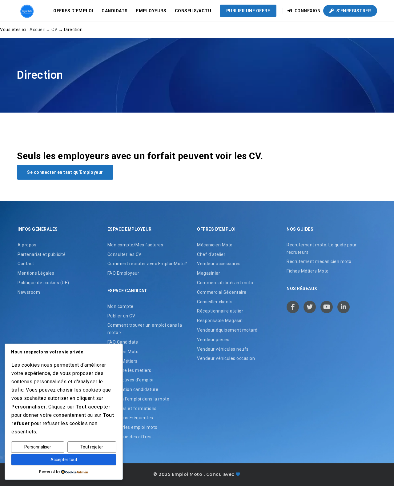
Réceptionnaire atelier (220, 311)
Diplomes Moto (123, 351)
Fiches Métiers (122, 361)
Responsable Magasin (220, 320)
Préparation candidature (133, 389)
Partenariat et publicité (42, 254)
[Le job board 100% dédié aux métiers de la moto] (26, 11)
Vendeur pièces (213, 339)
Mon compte (120, 306)
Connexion (306, 10)
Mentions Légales (36, 273)
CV (54, 29)
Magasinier (208, 273)
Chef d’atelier (211, 254)
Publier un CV (121, 315)
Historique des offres (129, 436)
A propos (27, 244)
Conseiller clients (214, 301)
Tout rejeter (91, 446)
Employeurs (151, 10)
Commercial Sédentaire (222, 292)
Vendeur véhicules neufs (223, 349)
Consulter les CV (124, 254)
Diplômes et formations (132, 408)
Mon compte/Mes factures (135, 244)
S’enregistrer (353, 10)
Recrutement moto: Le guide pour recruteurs (322, 248)
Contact (26, 263)
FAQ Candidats (122, 342)
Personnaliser (37, 446)
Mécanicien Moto (215, 244)
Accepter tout (63, 459)
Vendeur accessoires (219, 263)
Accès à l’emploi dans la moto (138, 398)
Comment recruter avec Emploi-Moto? (147, 263)
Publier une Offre (248, 10)
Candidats (115, 10)
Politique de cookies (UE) (43, 282)
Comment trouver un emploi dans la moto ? (144, 329)
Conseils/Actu (193, 10)
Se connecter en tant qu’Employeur (65, 172)
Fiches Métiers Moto (308, 271)
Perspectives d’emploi (130, 379)
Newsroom (29, 292)
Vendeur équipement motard (227, 330)
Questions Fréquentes (130, 417)
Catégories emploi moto (132, 427)
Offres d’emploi (73, 10)
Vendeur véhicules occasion (226, 358)
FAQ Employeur (123, 273)
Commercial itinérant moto (225, 282)
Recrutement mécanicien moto (319, 261)
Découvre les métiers (129, 370)
